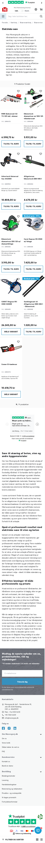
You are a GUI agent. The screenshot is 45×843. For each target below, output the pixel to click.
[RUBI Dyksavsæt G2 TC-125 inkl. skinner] (11, 98)
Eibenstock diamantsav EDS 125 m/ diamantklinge (11, 241)
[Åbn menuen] (3, 16)
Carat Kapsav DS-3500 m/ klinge (33, 240)
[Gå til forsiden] (6, 9)
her (12, 690)
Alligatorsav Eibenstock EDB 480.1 (33, 177)
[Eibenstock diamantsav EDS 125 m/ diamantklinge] (11, 224)
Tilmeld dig (22, 682)
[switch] (21, 11)
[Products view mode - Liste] (41, 839)
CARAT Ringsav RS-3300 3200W (9, 303)
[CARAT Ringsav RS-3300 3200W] (11, 286)
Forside (5, 22)
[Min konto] (35, 9)
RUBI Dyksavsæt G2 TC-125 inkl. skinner (9, 115)
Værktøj (14, 22)
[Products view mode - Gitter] (37, 839)
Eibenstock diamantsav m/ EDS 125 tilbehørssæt (33, 116)
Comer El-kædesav (9, 364)
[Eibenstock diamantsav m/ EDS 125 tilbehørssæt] (33, 98)
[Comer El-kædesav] (11, 349)
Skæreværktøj (25, 22)
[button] (17, 839)
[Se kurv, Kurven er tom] (41, 9)
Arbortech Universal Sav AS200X (9, 177)
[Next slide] (42, 2)
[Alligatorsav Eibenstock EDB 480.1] (33, 161)
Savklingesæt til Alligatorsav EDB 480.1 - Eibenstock (33, 304)
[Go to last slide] (2, 2)
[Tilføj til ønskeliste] (18, 91)
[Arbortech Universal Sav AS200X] (11, 161)
